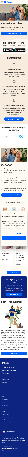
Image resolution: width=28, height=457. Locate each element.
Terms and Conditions (7, 417)
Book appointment (13, 119)
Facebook (6, 373)
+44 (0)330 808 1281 (9, 367)
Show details (20, 233)
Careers (4, 391)
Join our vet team (6, 388)
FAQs (3, 402)
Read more (14, 353)
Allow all (14, 238)
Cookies (4, 420)
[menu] (2, 2)
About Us (4, 382)
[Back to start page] (8, 2)
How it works (5, 399)
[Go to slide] (9, 142)
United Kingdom (11, 431)
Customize (13, 243)
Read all (13, 273)
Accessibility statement (8, 423)
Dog (4, 251)
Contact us (4, 405)
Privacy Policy (5, 414)
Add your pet (12, 294)
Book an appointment (12, 33)
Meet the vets (5, 385)
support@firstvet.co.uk (10, 370)
